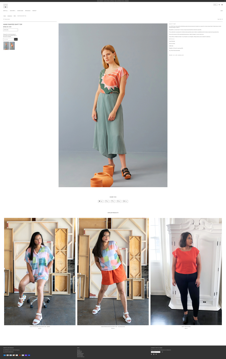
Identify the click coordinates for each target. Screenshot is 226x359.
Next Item (220, 19)
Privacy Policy (80, 355)
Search (78, 349)
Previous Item (7, 19)
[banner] (5, 6)
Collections (10, 15)
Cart (222, 10)
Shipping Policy (80, 353)
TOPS (15, 15)
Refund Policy (80, 354)
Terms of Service (80, 356)
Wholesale (79, 352)
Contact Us (79, 351)
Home (5, 15)
